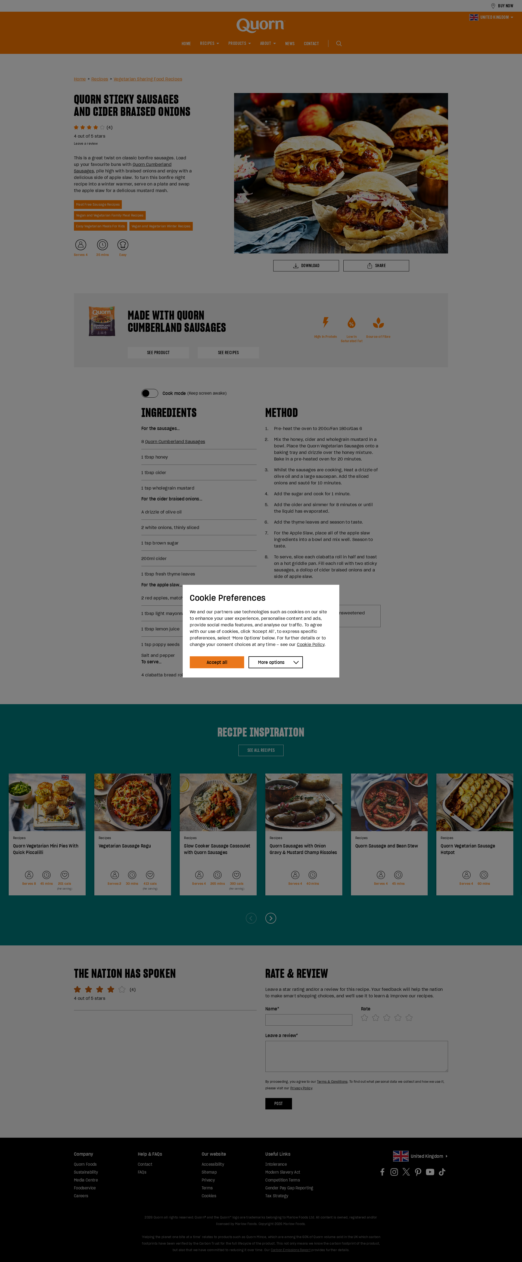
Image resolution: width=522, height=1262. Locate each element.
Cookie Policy (310, 644)
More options (271, 662)
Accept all (217, 662)
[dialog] (261, 631)
